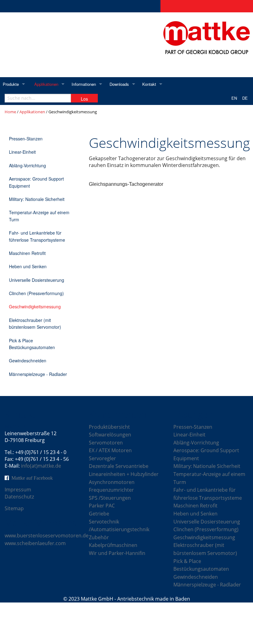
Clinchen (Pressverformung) (36, 293)
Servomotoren (106, 442)
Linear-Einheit (22, 152)
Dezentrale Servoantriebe (118, 466)
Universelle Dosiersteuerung (36, 280)
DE (245, 98)
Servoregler (102, 458)
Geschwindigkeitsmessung (35, 306)
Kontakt (149, 84)
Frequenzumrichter (111, 489)
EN (234, 98)
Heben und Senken (28, 266)
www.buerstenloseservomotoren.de (47, 535)
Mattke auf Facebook (32, 477)
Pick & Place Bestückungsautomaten (32, 343)
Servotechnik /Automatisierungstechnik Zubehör (119, 529)
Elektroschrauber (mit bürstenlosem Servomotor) (35, 323)
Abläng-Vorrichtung (27, 165)
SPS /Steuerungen (110, 497)
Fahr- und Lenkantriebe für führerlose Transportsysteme (37, 236)
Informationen (84, 84)
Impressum (18, 489)
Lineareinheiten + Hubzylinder (124, 474)
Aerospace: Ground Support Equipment (36, 182)
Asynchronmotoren (112, 482)
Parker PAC (102, 505)
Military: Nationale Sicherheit (36, 199)
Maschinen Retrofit (27, 253)
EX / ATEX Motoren (110, 450)
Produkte (11, 84)
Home (10, 112)
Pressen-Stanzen (26, 138)
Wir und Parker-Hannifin (117, 553)
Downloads (119, 84)
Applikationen (46, 84)
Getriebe (99, 513)
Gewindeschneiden (27, 360)
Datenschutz (19, 496)
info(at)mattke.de (41, 465)
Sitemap (14, 508)
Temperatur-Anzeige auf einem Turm (39, 215)
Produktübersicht (109, 426)
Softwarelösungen (110, 434)
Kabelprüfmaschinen (113, 545)
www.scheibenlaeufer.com (35, 543)
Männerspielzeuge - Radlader (38, 374)
